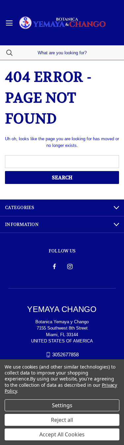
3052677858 (65, 354)
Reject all (62, 419)
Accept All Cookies (62, 434)
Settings (62, 405)
